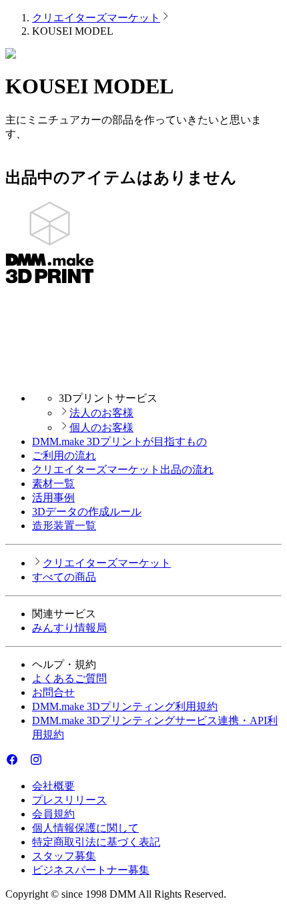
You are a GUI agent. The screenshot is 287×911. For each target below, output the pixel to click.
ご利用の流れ (64, 455)
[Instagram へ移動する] (36, 762)
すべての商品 (64, 577)
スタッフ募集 (64, 856)
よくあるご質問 (69, 678)
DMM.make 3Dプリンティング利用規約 (125, 706)
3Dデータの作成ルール (86, 511)
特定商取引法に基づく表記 (96, 842)
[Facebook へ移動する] (12, 762)
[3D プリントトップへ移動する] (143, 374)
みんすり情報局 (69, 627)
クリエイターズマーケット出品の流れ (123, 469)
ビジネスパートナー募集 (91, 870)
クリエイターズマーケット (96, 17)
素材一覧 (53, 483)
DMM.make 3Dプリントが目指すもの (119, 441)
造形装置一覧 (64, 525)
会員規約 (53, 814)
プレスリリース (69, 800)
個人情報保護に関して (85, 828)
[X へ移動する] (24, 762)
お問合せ (53, 692)
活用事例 (53, 497)
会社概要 (53, 786)
